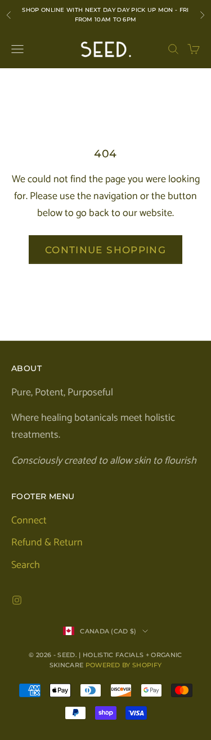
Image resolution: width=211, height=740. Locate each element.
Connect (29, 520)
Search (25, 565)
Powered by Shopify (124, 665)
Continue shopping (105, 250)
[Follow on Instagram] (17, 600)
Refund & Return (47, 542)
